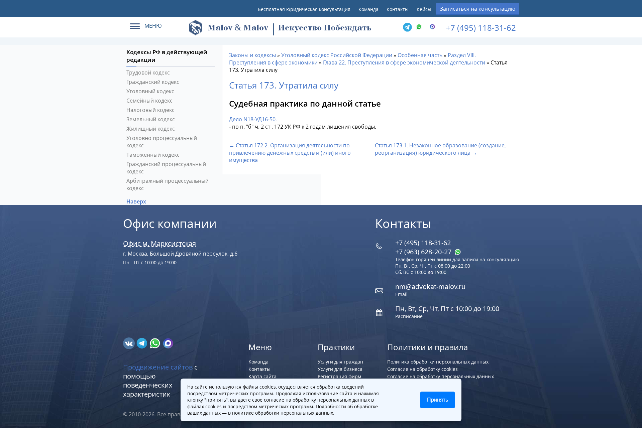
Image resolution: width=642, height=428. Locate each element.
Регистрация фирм (339, 376)
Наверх (136, 201)
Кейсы (424, 9)
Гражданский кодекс (152, 82)
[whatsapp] (155, 342)
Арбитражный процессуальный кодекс (167, 184)
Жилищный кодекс (150, 128)
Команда (368, 9)
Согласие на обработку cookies (422, 369)
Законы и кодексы (252, 55)
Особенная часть (420, 55)
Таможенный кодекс (153, 154)
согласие (274, 400)
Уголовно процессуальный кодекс (161, 141)
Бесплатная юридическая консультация (304, 9)
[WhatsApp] (421, 27)
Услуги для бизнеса (340, 369)
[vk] (129, 342)
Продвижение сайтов (158, 367)
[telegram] (407, 27)
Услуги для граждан (340, 362)
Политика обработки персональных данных (438, 362)
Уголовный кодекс (150, 91)
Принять (437, 400)
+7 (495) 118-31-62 (481, 27)
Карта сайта (262, 376)
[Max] (434, 27)
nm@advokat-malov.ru (430, 286)
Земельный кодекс (150, 119)
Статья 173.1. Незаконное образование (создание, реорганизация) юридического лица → (440, 149)
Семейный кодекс (149, 100)
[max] (168, 342)
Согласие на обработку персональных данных (440, 376)
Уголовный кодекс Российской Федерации (336, 55)
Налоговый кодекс (150, 110)
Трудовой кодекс (148, 72)
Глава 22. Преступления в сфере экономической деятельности (404, 62)
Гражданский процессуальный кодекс (166, 167)
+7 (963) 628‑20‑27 (424, 251)
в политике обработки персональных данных (280, 413)
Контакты (398, 9)
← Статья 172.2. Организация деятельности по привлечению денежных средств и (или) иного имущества (290, 153)
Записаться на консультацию (477, 8)
